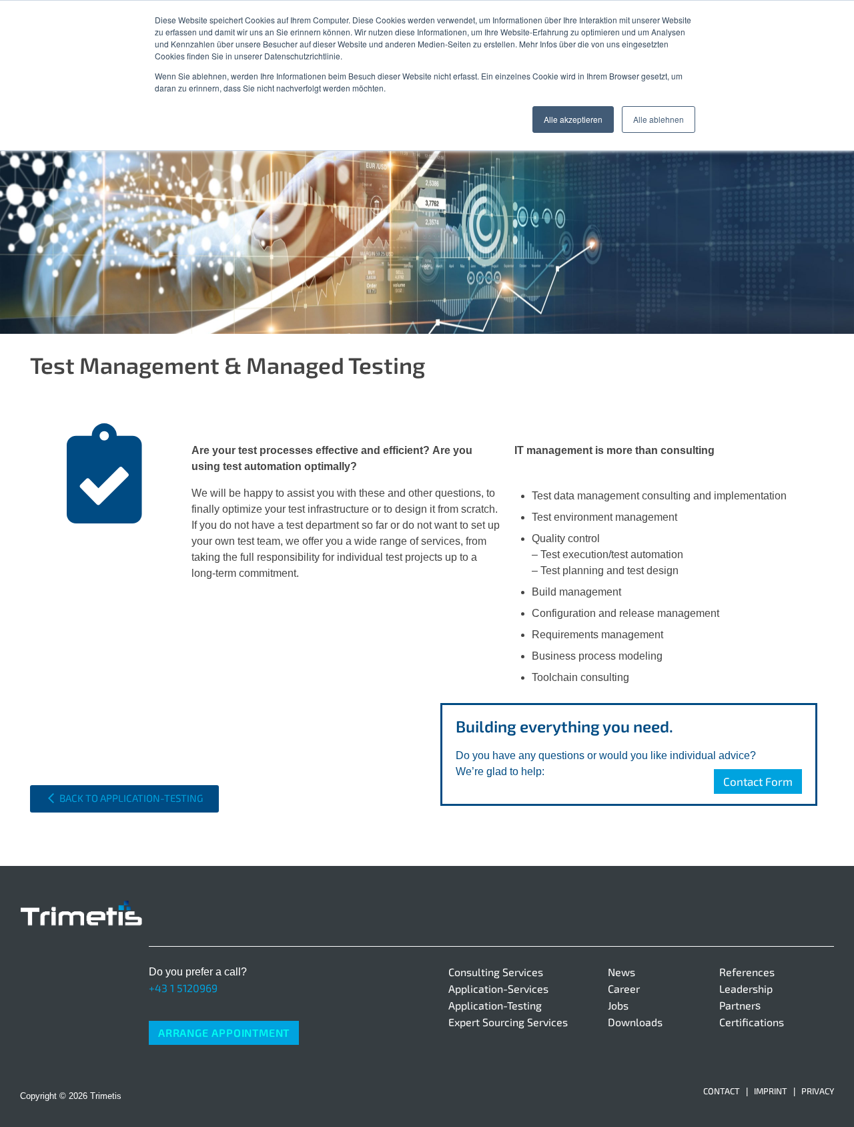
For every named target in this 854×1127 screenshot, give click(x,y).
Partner (737, 1005)
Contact (721, 1091)
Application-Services (498, 988)
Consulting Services (495, 971)
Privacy (817, 1091)
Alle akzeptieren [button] (573, 119)
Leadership (746, 988)
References (747, 971)
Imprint (770, 1091)
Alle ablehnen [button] (658, 119)
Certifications (751, 1022)
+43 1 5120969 (183, 987)
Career (624, 988)
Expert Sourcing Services (508, 1022)
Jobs (618, 1005)
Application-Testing (495, 1005)
